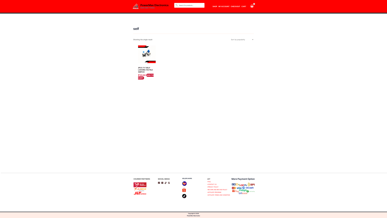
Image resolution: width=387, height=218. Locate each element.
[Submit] (176, 5)
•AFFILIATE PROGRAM (214, 192)
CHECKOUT (235, 6)
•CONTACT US (211, 184)
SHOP (215, 6)
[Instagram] (162, 183)
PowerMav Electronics (154, 5)
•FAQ (209, 181)
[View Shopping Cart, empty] (251, 6)
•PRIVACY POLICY (212, 187)
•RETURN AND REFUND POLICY (217, 189)
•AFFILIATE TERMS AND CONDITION (218, 195)
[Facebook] (159, 183)
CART (243, 6)
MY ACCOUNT (223, 6)
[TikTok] (166, 183)
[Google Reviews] (169, 183)
